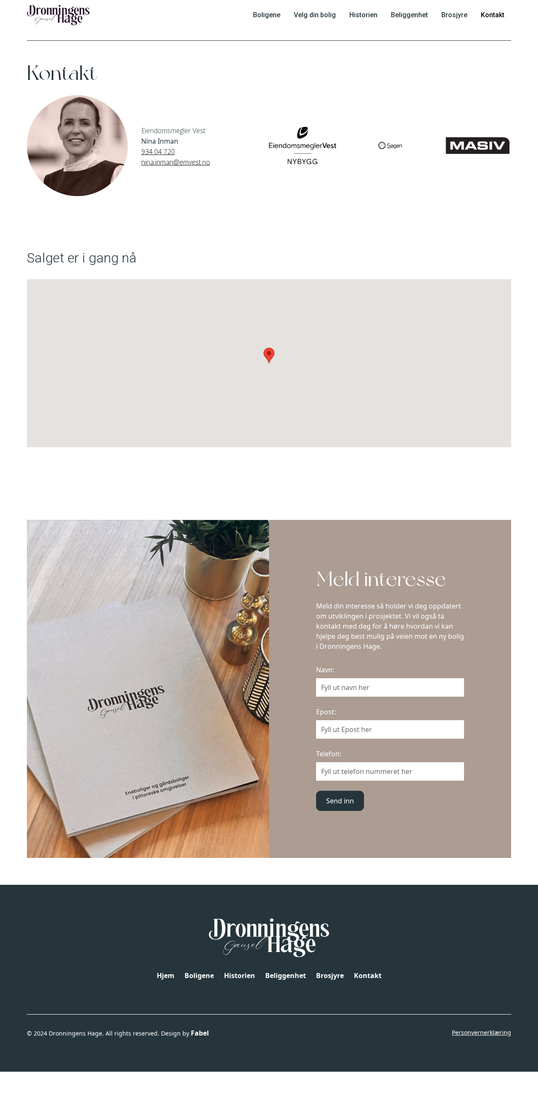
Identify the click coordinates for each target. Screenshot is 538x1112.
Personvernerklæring (481, 1032)
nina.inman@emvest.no (175, 162)
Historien (363, 15)
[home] (58, 15)
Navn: (325, 669)
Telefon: (328, 753)
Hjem (165, 975)
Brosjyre (454, 15)
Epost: (326, 711)
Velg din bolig (315, 15)
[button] (269, 355)
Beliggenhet (409, 15)
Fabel (200, 1033)
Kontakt (492, 15)
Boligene (266, 15)
